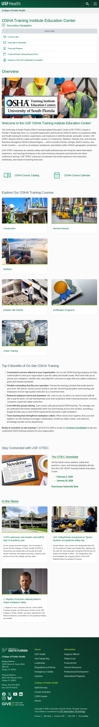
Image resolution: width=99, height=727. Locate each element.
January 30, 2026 (65, 480)
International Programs (74, 676)
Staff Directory (41, 688)
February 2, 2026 (65, 477)
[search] (87, 4)
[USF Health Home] (11, 4)
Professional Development (76, 672)
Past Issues (57, 486)
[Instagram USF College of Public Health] (4, 698)
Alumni (38, 701)
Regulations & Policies (45, 667)
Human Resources (72, 667)
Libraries (39, 676)
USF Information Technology (72, 711)
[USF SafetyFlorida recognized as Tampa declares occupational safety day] (74, 534)
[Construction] (24, 215)
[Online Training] (24, 338)
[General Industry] (74, 215)
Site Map (47, 716)
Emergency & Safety (44, 672)
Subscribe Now (70, 486)
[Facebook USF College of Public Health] (4, 694)
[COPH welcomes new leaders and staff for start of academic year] (24, 534)
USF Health (40, 654)
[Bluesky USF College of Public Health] (9, 698)
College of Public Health (13, 10)
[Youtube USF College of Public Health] (15, 694)
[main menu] (95, 4)
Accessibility (83, 716)
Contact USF (59, 716)
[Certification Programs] (74, 297)
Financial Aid (70, 663)
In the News (10, 501)
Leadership (40, 663)
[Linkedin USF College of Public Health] (21, 694)
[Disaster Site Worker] (24, 297)
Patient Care (70, 659)
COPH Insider (41, 696)
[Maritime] (24, 256)
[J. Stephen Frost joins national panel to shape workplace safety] (24, 595)
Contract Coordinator (76, 428)
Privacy (37, 716)
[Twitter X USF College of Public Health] (9, 694)
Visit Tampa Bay (42, 659)
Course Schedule (43, 692)
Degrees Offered (71, 654)
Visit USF (71, 716)
